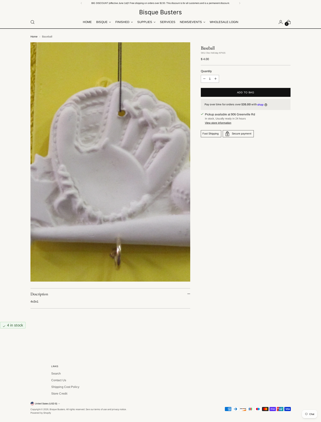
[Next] (240, 3)
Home (34, 36)
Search (56, 373)
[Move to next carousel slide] (287, 344)
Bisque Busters (57, 409)
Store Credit (59, 393)
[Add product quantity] (215, 79)
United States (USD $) (46, 403)
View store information (218, 122)
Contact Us (58, 380)
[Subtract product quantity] (204, 79)
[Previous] (81, 3)
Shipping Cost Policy (65, 386)
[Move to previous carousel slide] (279, 344)
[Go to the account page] (280, 22)
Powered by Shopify (40, 413)
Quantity (206, 71)
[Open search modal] (32, 22)
